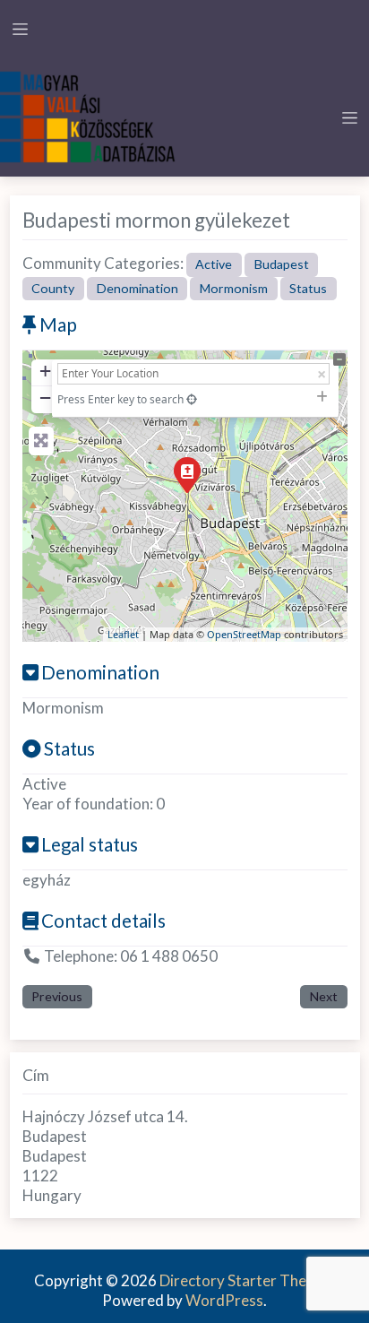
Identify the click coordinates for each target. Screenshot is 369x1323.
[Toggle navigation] (19, 29)
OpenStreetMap (244, 634)
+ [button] (45, 370)
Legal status (89, 844)
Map (58, 324)
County (52, 288)
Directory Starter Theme (244, 1280)
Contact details (103, 920)
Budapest (281, 264)
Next (324, 996)
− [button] (45, 397)
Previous (56, 996)
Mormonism (234, 288)
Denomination (137, 288)
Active (213, 264)
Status (308, 288)
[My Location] (191, 399)
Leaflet (123, 634)
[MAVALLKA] (89, 115)
